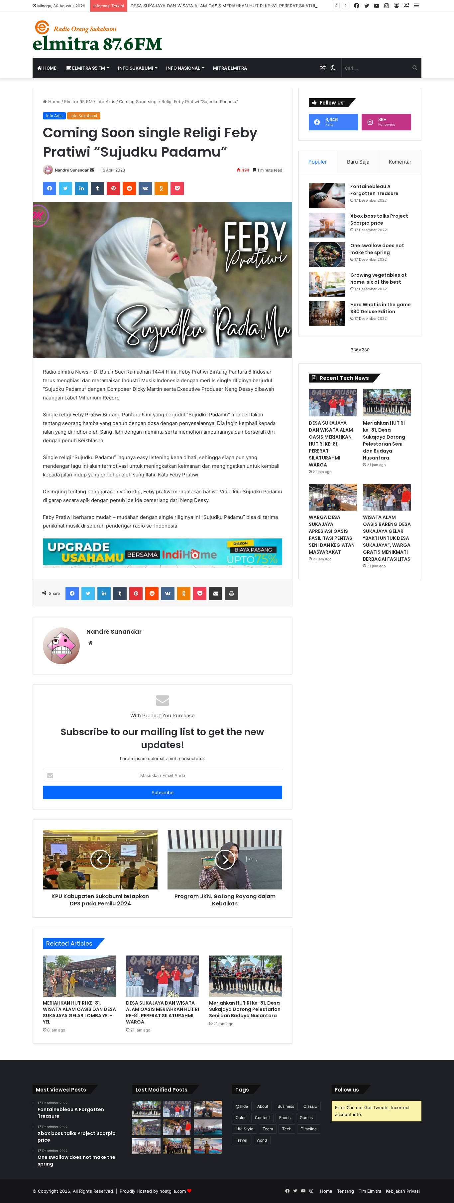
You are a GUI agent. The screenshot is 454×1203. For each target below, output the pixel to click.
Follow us (347, 1089)
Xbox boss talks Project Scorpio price (379, 219)
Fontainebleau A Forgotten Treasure (374, 190)
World (262, 1140)
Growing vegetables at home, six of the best (378, 278)
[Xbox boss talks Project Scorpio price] (327, 225)
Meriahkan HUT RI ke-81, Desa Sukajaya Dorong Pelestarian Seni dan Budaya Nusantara (245, 1009)
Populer (317, 162)
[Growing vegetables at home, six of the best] (327, 284)
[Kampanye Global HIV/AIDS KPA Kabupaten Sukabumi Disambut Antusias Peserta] (208, 1127)
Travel (241, 1140)
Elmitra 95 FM (88, 68)
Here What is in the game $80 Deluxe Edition (380, 308)
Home (49, 68)
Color (241, 1117)
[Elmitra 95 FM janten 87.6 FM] (98, 35)
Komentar (400, 162)
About (262, 1106)
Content (262, 1117)
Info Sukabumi (135, 68)
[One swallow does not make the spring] (327, 254)
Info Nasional (183, 68)
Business (286, 1106)
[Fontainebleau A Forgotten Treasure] (327, 195)
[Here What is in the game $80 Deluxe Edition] (327, 313)
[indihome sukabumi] (162, 553)
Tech (286, 1128)
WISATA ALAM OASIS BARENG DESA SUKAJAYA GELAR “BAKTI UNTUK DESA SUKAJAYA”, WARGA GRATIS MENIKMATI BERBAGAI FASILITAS (387, 538)
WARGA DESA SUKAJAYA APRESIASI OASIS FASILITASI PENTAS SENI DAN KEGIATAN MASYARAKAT (332, 534)
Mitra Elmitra (230, 68)
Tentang (345, 1191)
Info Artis (105, 101)
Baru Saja (358, 162)
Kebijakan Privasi (403, 1191)
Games (306, 1117)
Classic (310, 1106)
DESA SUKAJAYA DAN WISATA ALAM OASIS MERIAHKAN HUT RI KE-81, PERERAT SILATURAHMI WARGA (238, 5)
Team (268, 1128)
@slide (242, 1106)
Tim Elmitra (370, 1191)
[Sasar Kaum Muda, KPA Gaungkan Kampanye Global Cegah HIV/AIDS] (146, 1146)
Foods (284, 1117)
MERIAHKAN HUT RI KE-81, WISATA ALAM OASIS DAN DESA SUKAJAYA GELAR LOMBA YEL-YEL (79, 1012)
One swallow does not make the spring (377, 249)
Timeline (309, 1128)
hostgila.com (173, 1191)
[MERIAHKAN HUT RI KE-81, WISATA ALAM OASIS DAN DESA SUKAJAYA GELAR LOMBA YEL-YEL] (79, 976)
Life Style (244, 1128)
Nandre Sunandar (72, 170)
